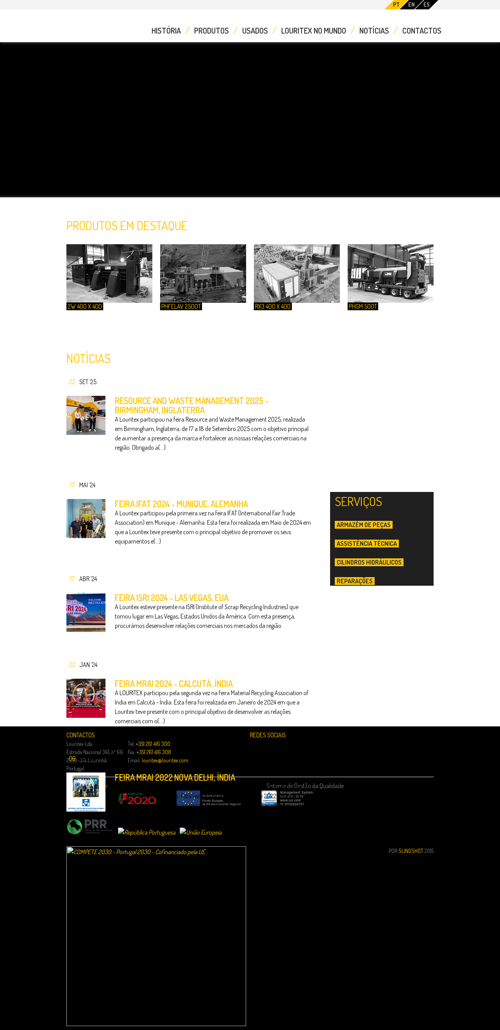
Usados (255, 30)
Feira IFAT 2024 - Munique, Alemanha (181, 503)
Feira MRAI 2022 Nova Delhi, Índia (175, 777)
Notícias (374, 30)
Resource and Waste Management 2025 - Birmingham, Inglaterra (192, 405)
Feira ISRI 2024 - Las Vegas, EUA (172, 597)
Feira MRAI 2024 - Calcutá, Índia (174, 683)
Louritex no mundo (313, 30)
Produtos (211, 30)
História (166, 30)
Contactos (421, 30)
